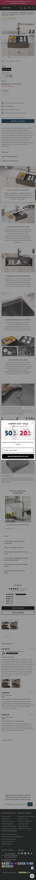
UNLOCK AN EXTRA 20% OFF (18, 456)
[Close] (32, 422)
